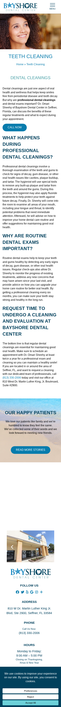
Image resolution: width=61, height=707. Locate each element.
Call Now (15, 127)
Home (20, 64)
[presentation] (12, 547)
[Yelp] (27, 592)
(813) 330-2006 (12, 377)
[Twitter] (22, 592)
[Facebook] (17, 592)
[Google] (31, 592)
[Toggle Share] (41, 592)
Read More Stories (30, 449)
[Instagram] (36, 592)
